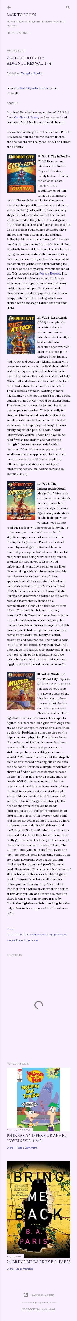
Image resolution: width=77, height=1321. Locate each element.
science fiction (15, 940)
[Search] (68, 6)
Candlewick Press (26, 117)
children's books (39, 934)
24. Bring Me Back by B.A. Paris (38, 1261)
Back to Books (21, 14)
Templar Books (31, 73)
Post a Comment (26, 1147)
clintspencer (49, 1302)
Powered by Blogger (42, 1294)
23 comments (24, 1268)
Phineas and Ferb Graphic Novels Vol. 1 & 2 (36, 1138)
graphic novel (58, 934)
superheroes (31, 940)
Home (11, 33)
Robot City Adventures (33, 88)
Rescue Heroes (49, 273)
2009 (18, 934)
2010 (26, 934)
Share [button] (10, 929)
